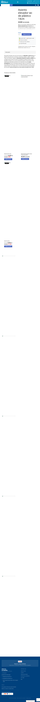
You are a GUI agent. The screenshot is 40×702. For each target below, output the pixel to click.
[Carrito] (38, 5)
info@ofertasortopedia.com (7, 676)
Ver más (19, 32)
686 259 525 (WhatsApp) (6, 674)
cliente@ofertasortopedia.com (7, 678)
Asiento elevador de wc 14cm (28, 67)
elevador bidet (20, 47)
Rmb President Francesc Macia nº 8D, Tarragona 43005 (10, 681)
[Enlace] (4, 2)
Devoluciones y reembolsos (25, 675)
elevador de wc (26, 47)
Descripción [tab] (7, 52)
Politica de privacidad (24, 674)
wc (29, 47)
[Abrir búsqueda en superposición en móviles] (7, 5)
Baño (23, 46)
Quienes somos (23, 670)
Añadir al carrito (26, 34)
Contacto (22, 672)
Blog (21, 679)
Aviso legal (22, 677)
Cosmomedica (23, 24)
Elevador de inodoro (27, 46)
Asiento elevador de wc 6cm (16, 67)
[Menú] (18, 2)
